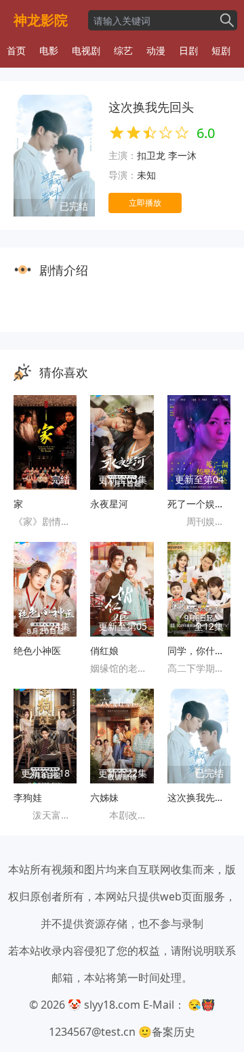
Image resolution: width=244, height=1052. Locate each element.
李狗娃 (28, 797)
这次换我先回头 (198, 797)
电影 (48, 50)
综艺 (123, 50)
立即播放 (145, 202)
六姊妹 (104, 797)
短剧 (220, 50)
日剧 (188, 50)
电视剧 (86, 50)
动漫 (155, 50)
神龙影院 (41, 20)
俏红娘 (104, 650)
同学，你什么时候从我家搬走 (198, 650)
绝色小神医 (37, 650)
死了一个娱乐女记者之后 (198, 503)
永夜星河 (109, 503)
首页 (16, 50)
